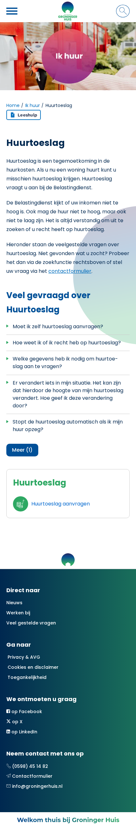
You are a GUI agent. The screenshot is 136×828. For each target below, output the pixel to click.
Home (13, 105)
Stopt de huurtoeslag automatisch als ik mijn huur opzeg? (68, 425)
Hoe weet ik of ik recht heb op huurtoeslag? (67, 342)
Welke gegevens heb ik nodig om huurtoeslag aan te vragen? (65, 362)
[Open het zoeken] (123, 11)
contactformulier (69, 271)
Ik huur (32, 105)
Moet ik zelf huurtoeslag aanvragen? (58, 326)
